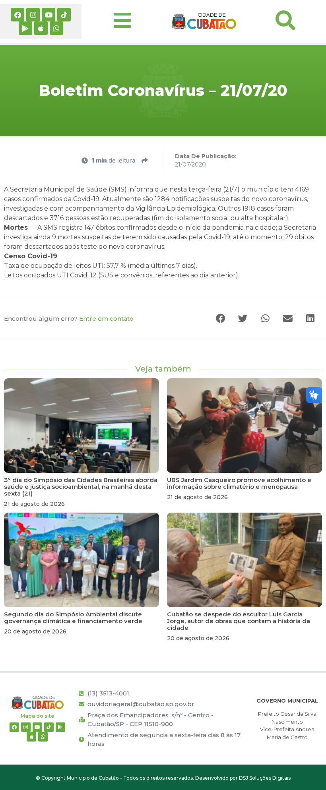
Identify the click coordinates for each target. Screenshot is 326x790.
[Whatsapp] (56, 28)
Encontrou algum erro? (69, 318)
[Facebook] (17, 14)
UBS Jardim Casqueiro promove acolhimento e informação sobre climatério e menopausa (239, 483)
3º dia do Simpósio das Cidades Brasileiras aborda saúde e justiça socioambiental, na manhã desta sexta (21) (80, 486)
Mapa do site (37, 716)
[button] (221, 318)
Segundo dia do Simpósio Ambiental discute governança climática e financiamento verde (73, 617)
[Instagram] (33, 14)
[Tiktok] (64, 14)
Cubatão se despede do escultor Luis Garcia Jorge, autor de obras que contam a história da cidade (238, 620)
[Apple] (41, 28)
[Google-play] (25, 28)
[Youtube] (48, 14)
